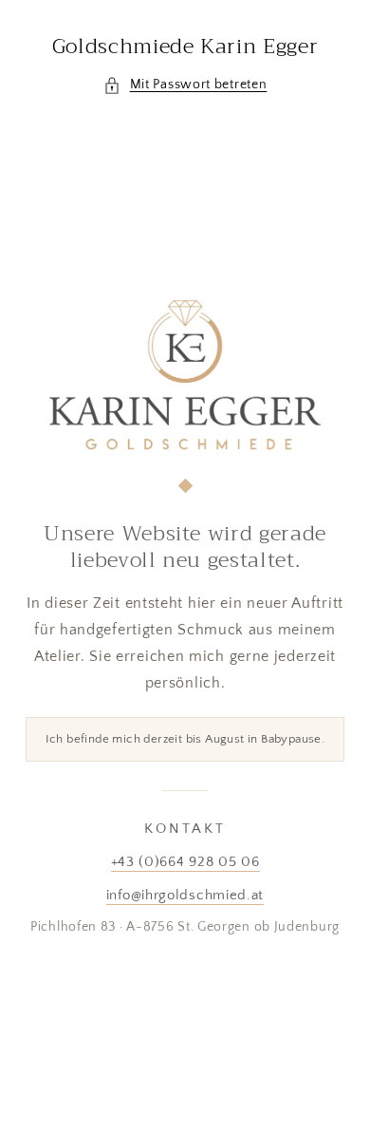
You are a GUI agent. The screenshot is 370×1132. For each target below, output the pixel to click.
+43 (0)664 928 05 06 (185, 862)
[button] (185, 85)
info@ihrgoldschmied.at (185, 895)
